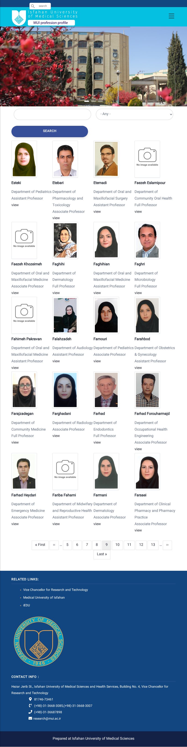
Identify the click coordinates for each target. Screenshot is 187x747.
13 (154, 545)
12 (143, 545)
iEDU (26, 605)
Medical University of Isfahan (44, 597)
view (15, 205)
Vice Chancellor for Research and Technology (55, 590)
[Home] (45, 17)
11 (131, 545)
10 (119, 545)
